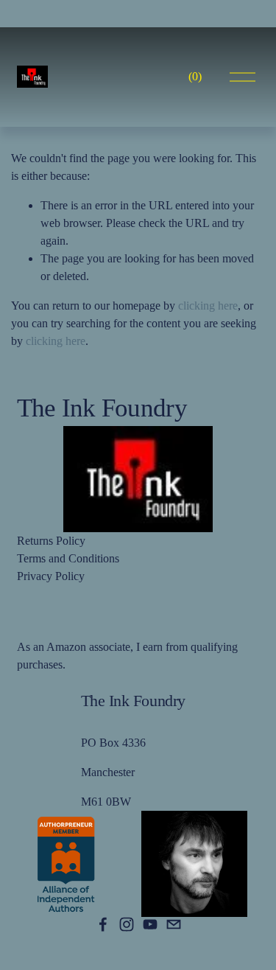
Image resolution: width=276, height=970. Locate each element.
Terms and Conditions (68, 558)
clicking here (208, 305)
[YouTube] (150, 924)
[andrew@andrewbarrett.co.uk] (173, 924)
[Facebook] (103, 924)
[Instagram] (126, 924)
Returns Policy (51, 540)
